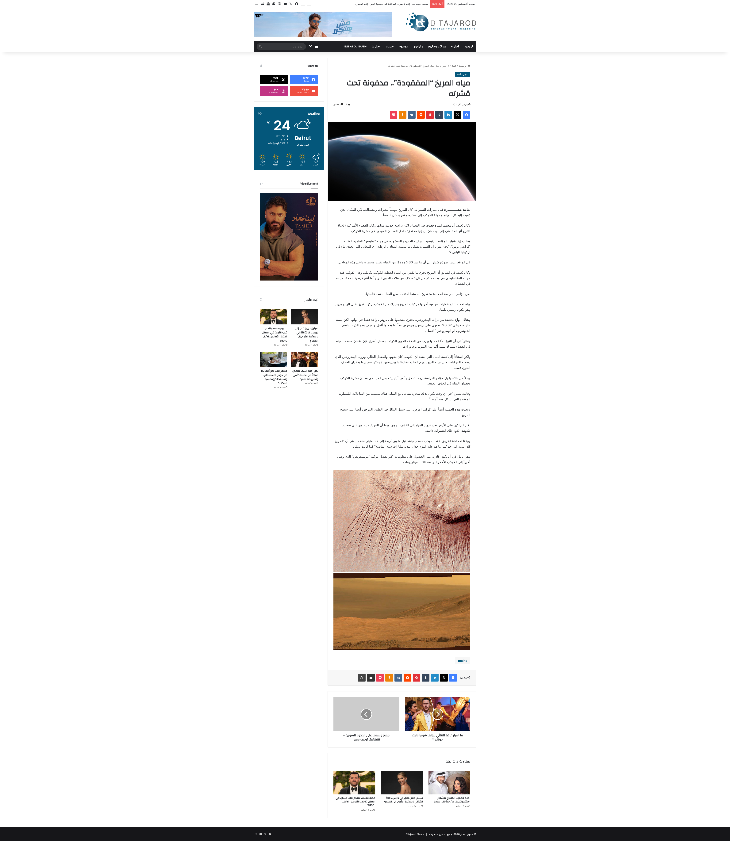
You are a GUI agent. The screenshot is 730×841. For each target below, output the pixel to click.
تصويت (390, 46)
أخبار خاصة (442, 65)
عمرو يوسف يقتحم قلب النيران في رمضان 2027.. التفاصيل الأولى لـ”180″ (389, 3)
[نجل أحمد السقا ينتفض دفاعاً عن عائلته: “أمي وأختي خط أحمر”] (304, 359)
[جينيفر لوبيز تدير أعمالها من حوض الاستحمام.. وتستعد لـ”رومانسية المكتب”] (273, 359)
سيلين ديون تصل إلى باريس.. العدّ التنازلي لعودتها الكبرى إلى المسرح (403, 800)
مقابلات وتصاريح (437, 46)
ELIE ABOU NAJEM (355, 46)
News (453, 65)
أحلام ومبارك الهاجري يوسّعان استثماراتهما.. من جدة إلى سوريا (452, 800)
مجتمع (404, 46)
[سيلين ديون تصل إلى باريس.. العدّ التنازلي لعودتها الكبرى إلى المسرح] (402, 782)
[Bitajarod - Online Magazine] (441, 23)
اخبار (456, 46)
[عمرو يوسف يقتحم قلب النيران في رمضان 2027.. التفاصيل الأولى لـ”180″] (354, 782)
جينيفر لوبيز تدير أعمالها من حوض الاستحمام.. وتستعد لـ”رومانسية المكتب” (274, 377)
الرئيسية (469, 46)
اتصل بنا (376, 46)
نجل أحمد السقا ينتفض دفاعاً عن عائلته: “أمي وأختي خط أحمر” (305, 375)
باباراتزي (418, 46)
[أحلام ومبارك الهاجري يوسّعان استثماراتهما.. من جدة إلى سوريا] (449, 782)
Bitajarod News (415, 834)
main (461, 661)
